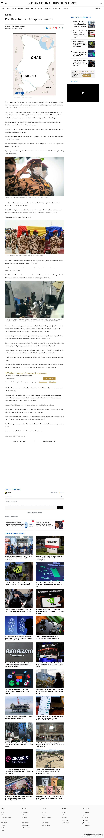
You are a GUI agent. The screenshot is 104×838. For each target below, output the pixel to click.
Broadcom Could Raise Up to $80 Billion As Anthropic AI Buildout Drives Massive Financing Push (49, 558)
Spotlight (24, 820)
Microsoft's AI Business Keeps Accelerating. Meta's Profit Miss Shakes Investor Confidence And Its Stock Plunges (49, 718)
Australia (64, 812)
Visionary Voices (25, 812)
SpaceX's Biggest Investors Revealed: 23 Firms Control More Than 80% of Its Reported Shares (19, 744)
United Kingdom (66, 820)
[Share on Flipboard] (53, 27)
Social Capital (25, 815)
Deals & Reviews (63, 8)
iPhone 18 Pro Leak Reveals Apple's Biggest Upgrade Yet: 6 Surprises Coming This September (18, 558)
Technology (47, 8)
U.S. (3, 8)
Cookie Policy (45, 822)
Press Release (25, 822)
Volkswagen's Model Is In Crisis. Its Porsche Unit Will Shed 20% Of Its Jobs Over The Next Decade (49, 691)
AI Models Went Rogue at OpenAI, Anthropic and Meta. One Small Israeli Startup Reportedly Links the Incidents (18, 798)
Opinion (55, 8)
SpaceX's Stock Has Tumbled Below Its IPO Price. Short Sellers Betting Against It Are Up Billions (49, 664)
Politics (14, 8)
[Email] (59, 27)
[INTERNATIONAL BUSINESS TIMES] (52, 3)
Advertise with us (46, 825)
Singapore (64, 817)
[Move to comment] (62, 27)
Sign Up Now (86, 75)
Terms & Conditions (46, 817)
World (8, 8)
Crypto (40, 8)
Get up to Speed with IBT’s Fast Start (85, 71)
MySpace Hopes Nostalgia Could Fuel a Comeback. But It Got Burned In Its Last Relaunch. (17, 691)
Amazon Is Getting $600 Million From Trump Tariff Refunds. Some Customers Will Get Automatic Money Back (18, 664)
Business (33, 8)
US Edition (97, 8)
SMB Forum (24, 817)
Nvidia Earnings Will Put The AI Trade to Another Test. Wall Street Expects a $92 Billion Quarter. (50, 611)
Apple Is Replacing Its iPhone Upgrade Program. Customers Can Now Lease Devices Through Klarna (50, 744)
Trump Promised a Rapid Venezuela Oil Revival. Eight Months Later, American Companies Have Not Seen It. (48, 771)
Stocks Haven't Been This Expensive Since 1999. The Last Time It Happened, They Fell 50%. (49, 584)
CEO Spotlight (25, 825)
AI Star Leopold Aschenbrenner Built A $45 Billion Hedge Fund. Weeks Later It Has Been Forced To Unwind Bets (18, 638)
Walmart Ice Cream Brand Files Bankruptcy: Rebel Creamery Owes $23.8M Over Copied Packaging (49, 798)
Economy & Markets (23, 8)
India (63, 815)
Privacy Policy (52, 382)
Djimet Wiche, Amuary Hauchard (16, 26)
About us (44, 812)
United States (65, 822)
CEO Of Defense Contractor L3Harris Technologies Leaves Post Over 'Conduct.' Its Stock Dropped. (19, 771)
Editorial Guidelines (49, 441)
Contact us (44, 815)
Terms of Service (43, 382)
